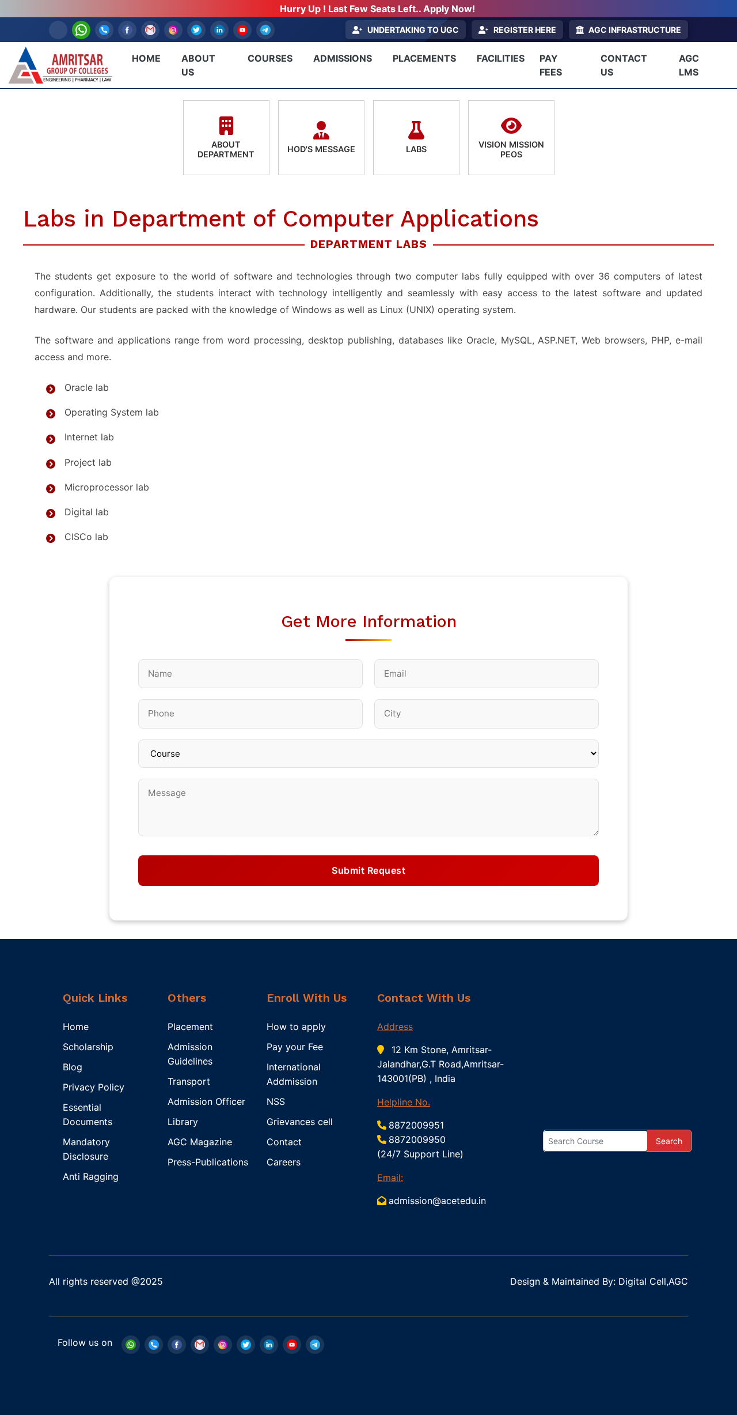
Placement (190, 1026)
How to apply (296, 1026)
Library (183, 1121)
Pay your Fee (295, 1046)
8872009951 (416, 1125)
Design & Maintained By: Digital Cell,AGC (599, 1281)
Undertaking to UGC (413, 30)
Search (669, 1141)
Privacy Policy (93, 1087)
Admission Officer (206, 1101)
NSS (276, 1101)
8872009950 (417, 1139)
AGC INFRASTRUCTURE (634, 30)
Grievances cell (300, 1121)
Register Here (524, 30)
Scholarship (88, 1046)
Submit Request (368, 870)
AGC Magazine (200, 1142)
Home (76, 1026)
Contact (284, 1142)
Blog (72, 1067)
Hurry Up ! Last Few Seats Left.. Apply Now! (377, 8)
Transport (189, 1081)
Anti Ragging (91, 1176)
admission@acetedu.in (437, 1200)
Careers (284, 1162)
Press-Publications (208, 1162)
